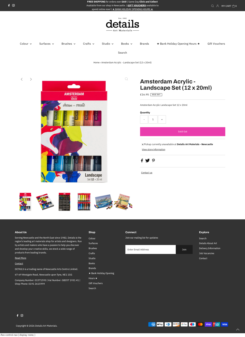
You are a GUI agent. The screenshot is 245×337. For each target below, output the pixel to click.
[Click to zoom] (126, 79)
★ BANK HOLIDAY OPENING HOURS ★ (132, 9)
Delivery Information (209, 248)
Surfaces (93, 243)
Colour (92, 238)
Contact (19, 263)
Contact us (146, 172)
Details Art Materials (46, 325)
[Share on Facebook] (142, 161)
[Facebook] (9, 5)
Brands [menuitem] (144, 43)
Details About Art (208, 243)
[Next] (31, 79)
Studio (92, 258)
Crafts (92, 253)
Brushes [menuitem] (67, 43)
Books (92, 263)
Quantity (145, 112)
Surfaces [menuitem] (45, 43)
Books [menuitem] (125, 43)
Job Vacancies (206, 253)
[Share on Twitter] (147, 161)
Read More (20, 258)
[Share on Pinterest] (153, 161)
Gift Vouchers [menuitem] (216, 43)
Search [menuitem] (122, 52)
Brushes (93, 248)
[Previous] (22, 79)
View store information (153, 149)
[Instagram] (13, 5)
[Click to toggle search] (212, 5)
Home (96, 62)
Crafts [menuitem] (87, 43)
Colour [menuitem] (24, 43)
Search (92, 288)
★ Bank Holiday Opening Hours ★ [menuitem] (178, 43)
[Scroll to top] (237, 329)
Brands (92, 268)
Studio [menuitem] (106, 43)
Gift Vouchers (96, 283)
